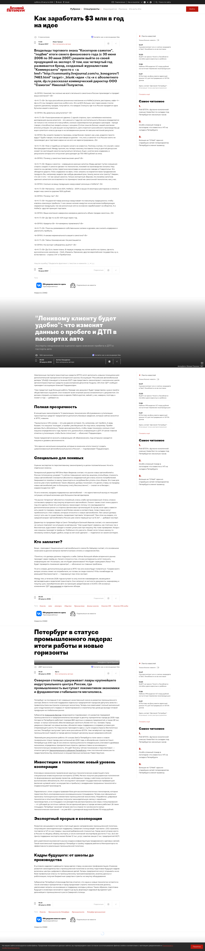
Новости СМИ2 (40, 293)
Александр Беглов (53, 715)
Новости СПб (106, 606)
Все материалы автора (62, 44)
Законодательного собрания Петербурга (67, 750)
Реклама (123, 9)
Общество (68, 606)
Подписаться (120, 2)
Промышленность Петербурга (58, 912)
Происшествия (79, 606)
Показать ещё (144, 94)
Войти (192, 9)
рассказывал (56, 586)
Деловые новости (93, 606)
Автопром (58, 606)
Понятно (197, 947)
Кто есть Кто (135, 9)
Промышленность (78, 912)
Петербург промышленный (96, 912)
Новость (43, 606)
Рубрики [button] (75, 9)
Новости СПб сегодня (120, 606)
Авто (50, 606)
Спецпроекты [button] (92, 9)
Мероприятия (110, 9)
